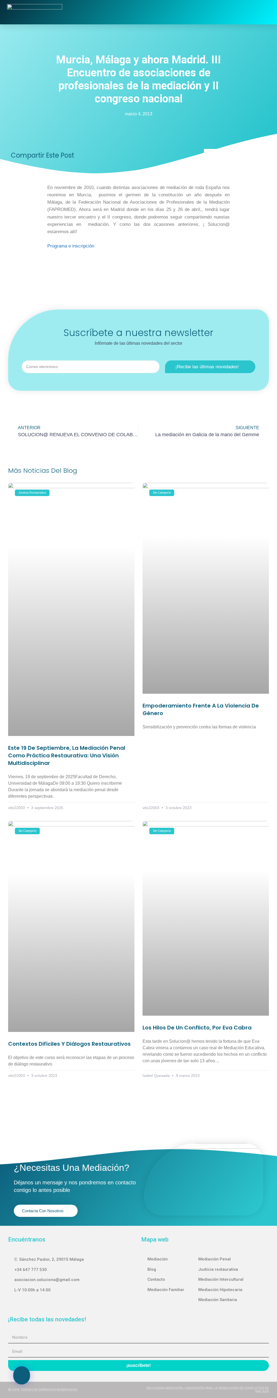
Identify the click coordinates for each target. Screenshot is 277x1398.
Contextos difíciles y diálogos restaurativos (69, 1044)
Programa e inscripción (71, 246)
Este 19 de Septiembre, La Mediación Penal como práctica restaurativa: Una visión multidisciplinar (66, 755)
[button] (201, 12)
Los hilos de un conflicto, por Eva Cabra (197, 1027)
